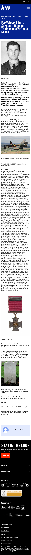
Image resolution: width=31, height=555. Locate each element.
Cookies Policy (5, 531)
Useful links (5, 471)
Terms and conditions (7, 524)
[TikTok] (17, 485)
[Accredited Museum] (18, 508)
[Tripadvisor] (27, 515)
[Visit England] (4, 515)
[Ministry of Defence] (11, 516)
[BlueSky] (27, 485)
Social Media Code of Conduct (10, 537)
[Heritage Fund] (11, 508)
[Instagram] (3, 485)
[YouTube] (13, 485)
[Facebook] (8, 485)
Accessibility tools (24, 2)
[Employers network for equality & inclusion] (19, 516)
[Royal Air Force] (4, 508)
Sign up (6, 455)
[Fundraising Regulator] (23, 509)
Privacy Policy (5, 527)
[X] (22, 485)
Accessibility (5, 534)
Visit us (4, 465)
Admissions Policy (6, 540)
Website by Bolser (6, 544)
